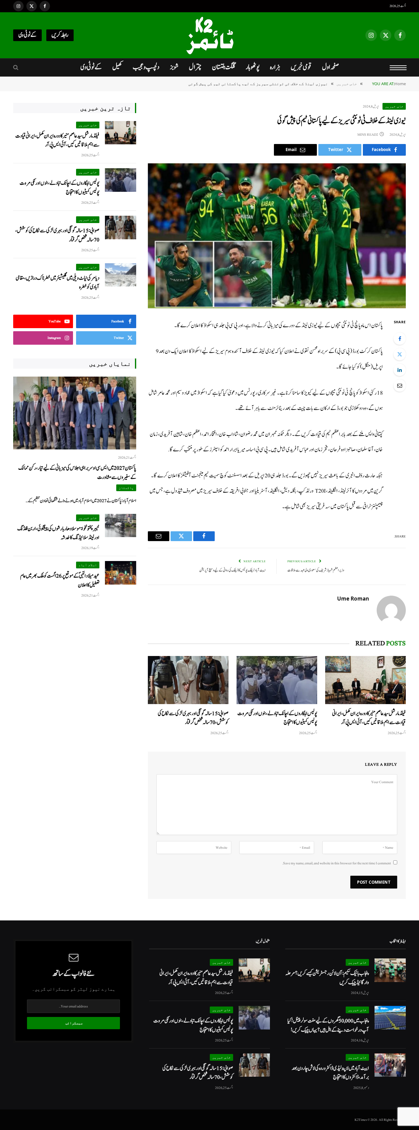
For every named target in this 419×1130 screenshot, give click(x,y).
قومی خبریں (301, 67)
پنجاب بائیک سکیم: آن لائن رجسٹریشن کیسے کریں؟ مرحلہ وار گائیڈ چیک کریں (327, 978)
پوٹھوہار (252, 67)
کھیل (117, 67)
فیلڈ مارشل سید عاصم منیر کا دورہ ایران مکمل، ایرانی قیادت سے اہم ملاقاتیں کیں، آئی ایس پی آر (369, 718)
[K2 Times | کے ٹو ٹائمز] (209, 35)
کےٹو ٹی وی (27, 35)
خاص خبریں (394, 106)
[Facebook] (400, 338)
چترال (195, 67)
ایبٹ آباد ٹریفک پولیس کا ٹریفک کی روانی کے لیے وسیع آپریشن (232, 570)
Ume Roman (353, 599)
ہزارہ (275, 67)
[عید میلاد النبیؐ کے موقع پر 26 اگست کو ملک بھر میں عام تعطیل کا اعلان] (120, 573)
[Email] (400, 385)
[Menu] (398, 67)
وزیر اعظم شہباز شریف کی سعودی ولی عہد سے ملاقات (315, 570)
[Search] (16, 67)
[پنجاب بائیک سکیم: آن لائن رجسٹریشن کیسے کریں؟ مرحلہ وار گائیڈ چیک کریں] (390, 970)
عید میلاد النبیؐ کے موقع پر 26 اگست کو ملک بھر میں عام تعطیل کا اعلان (59, 580)
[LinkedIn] (400, 370)
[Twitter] (400, 354)
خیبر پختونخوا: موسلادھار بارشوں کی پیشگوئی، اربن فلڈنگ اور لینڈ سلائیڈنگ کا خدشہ (58, 533)
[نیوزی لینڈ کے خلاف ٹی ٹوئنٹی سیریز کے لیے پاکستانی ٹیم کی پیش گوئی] (277, 235)
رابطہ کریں (60, 35)
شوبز (174, 67)
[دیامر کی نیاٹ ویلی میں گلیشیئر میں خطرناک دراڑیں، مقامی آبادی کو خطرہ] (120, 275)
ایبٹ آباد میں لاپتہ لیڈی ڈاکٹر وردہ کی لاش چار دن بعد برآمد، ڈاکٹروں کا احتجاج (330, 1073)
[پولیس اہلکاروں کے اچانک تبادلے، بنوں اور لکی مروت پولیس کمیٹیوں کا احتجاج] (276, 680)
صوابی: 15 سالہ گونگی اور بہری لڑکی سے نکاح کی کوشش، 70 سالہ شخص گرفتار (193, 718)
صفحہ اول (330, 67)
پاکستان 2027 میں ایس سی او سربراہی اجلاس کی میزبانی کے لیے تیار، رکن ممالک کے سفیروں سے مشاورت (77, 472)
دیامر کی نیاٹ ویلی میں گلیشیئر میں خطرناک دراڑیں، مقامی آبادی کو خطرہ (57, 282)
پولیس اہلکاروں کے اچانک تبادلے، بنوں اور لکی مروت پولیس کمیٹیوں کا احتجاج (277, 718)
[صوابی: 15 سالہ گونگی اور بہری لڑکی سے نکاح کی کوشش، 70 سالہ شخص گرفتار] (188, 680)
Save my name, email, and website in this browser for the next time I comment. (336, 863)
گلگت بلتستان (223, 67)
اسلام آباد (88, 565)
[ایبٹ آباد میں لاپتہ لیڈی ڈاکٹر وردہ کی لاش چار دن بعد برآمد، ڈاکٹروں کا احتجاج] (390, 1065)
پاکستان (126, 487)
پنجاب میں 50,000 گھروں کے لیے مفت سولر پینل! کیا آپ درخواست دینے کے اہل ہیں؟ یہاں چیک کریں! (328, 1025)
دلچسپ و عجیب (146, 67)
